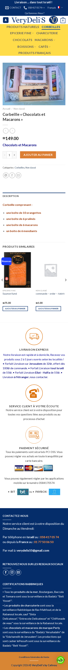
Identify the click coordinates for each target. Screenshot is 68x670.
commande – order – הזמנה (50, 293)
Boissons (25, 46)
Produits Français (34, 53)
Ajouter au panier (38, 154)
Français (52, 7)
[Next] (65, 287)
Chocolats (22, 40)
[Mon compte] (6, 20)
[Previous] (2, 287)
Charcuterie (47, 33)
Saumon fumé (10, 293)
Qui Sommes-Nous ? (34, 13)
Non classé (19, 108)
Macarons (44, 40)
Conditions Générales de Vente (34, 657)
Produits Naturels (23, 27)
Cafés (43, 46)
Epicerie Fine (21, 33)
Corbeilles (51, 27)
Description (11, 196)
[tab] (34, 196)
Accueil (6, 108)
